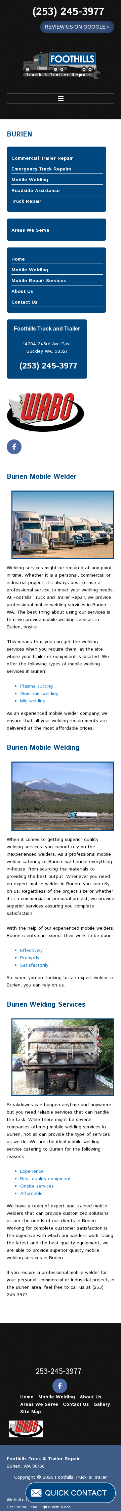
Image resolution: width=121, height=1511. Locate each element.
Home (18, 259)
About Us (22, 291)
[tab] (57, 158)
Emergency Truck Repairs (41, 169)
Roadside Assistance (35, 190)
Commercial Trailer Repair (42, 158)
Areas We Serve (30, 230)
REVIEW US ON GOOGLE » (77, 27)
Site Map (30, 1411)
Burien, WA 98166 (26, 1466)
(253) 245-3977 (68, 12)
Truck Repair (26, 201)
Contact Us (24, 302)
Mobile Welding (29, 180)
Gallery (101, 1404)
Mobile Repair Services (38, 280)
